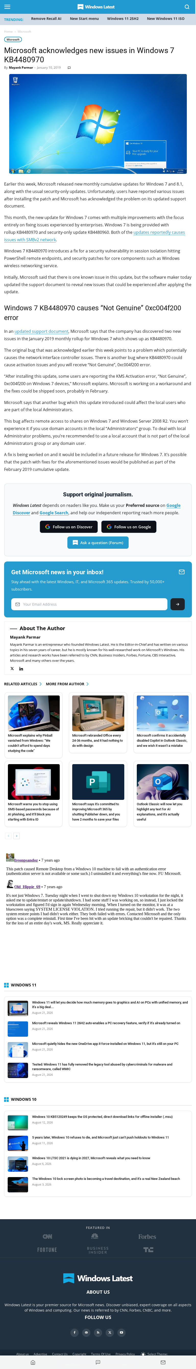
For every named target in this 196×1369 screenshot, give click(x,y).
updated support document (41, 331)
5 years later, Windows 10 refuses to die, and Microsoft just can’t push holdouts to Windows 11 (100, 1137)
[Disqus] (98, 915)
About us (22, 1354)
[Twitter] (14, 669)
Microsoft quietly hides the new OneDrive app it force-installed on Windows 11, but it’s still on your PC (105, 1044)
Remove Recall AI (46, 18)
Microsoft (13, 39)
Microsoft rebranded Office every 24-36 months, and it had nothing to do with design (97, 741)
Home (8, 31)
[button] (187, 7)
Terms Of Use (101, 1354)
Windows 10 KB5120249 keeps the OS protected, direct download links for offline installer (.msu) (102, 1117)
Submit (177, 604)
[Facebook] (74, 1333)
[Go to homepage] (33, 1362)
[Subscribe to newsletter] (162, 1362)
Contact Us (60, 1354)
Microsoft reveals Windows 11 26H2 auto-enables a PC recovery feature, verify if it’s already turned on (106, 1023)
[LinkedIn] (23, 669)
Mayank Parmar (21, 67)
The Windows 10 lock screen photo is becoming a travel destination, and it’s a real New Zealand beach (106, 1179)
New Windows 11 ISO (166, 18)
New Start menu (84, 18)
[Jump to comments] (98, 1362)
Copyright (79, 1354)
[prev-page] (8, 836)
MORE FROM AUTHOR (65, 683)
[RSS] (98, 1333)
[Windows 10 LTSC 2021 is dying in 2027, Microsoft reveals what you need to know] (18, 1164)
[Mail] (86, 1333)
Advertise (40, 1354)
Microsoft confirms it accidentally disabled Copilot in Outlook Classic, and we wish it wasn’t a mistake (162, 741)
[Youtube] (121, 1333)
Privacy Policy (125, 1354)
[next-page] (16, 836)
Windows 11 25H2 (123, 18)
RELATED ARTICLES (20, 683)
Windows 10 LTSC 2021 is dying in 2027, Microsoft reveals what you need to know (91, 1158)
